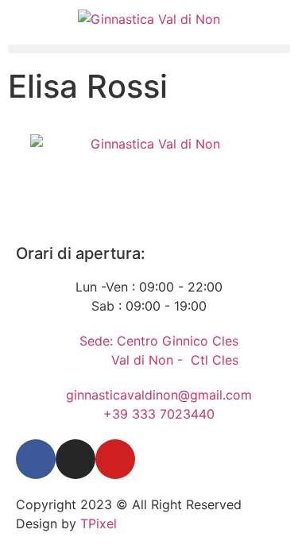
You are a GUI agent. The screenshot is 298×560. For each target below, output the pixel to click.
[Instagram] (75, 459)
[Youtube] (115, 459)
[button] (149, 48)
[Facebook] (36, 459)
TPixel (98, 523)
